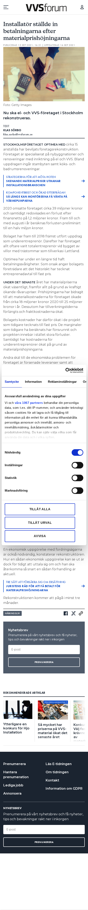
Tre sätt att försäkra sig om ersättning (36, 586)
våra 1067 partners (29, 402)
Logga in (82, 7)
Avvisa (40, 536)
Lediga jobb (13, 785)
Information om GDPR (64, 788)
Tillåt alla (40, 509)
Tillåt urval (40, 522)
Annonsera (12, 793)
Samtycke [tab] (12, 381)
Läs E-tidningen (59, 764)
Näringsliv (12, 613)
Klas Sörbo (12, 130)
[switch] (77, 465)
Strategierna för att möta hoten (33, 181)
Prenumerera (14, 764)
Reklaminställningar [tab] (62, 381)
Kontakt (52, 780)
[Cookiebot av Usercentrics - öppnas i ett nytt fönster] (65, 370)
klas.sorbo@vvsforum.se (18, 134)
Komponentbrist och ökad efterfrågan (36, 197)
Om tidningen (57, 772)
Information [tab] (33, 381)
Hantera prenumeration (16, 774)
